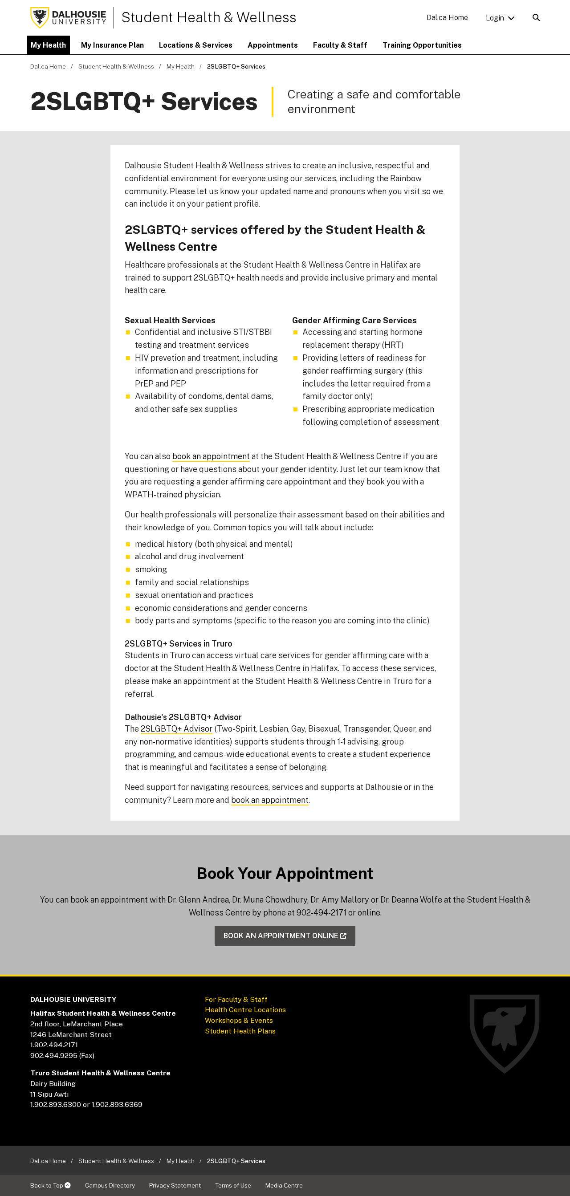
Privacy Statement (175, 1185)
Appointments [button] (273, 45)
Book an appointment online (281, 936)
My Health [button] (48, 45)
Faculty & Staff (340, 45)
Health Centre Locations (246, 1009)
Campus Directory (110, 1185)
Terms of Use (233, 1185)
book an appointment (211, 456)
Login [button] (495, 18)
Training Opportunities (422, 45)
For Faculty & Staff (236, 999)
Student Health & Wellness (209, 17)
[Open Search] (536, 17)
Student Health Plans (240, 1031)
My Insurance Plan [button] (112, 45)
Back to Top (47, 1185)
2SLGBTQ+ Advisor (176, 728)
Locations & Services (195, 45)
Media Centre (284, 1185)
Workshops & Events (239, 1020)
